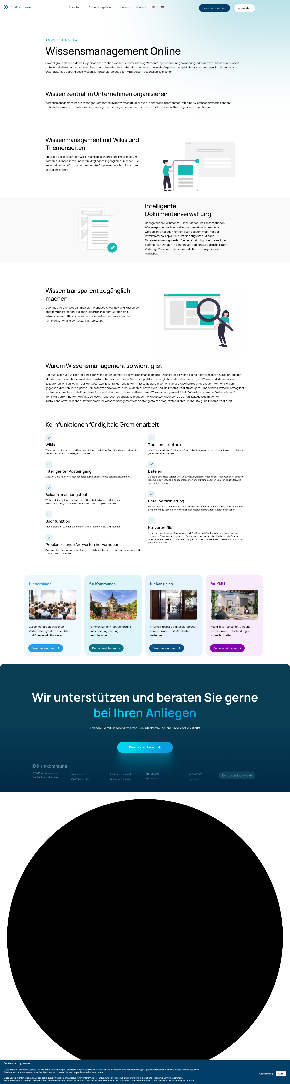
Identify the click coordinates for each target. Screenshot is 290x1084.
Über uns (124, 7)
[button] (145, 938)
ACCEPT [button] (281, 1073)
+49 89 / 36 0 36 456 (119, 779)
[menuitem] (153, 7)
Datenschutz (195, 774)
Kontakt (141, 7)
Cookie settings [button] (266, 1073)
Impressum (194, 779)
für (40, 583)
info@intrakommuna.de (120, 774)
